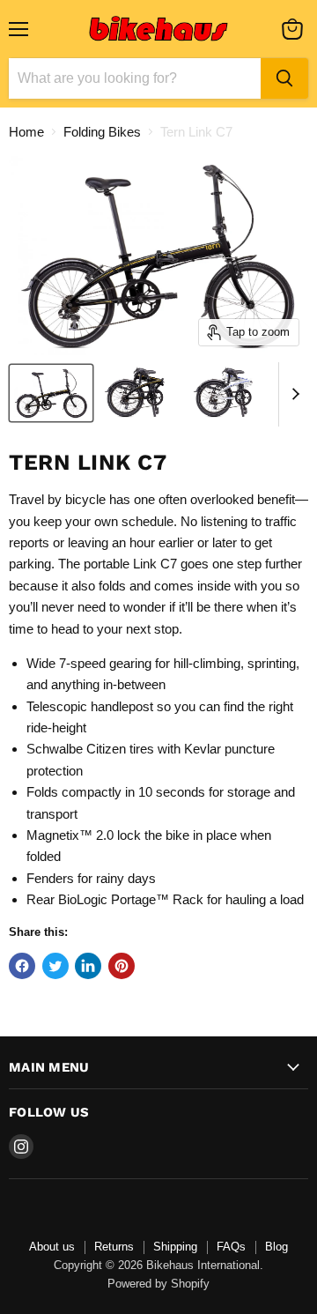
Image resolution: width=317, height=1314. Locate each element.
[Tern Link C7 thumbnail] (51, 393)
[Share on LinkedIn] (88, 966)
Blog (276, 1246)
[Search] (284, 78)
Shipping (175, 1246)
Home (26, 131)
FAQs (231, 1246)
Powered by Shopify (158, 1283)
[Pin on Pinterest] (121, 966)
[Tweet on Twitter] (55, 966)
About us (52, 1246)
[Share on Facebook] (22, 966)
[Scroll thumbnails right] (292, 394)
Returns (114, 1246)
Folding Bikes (102, 131)
